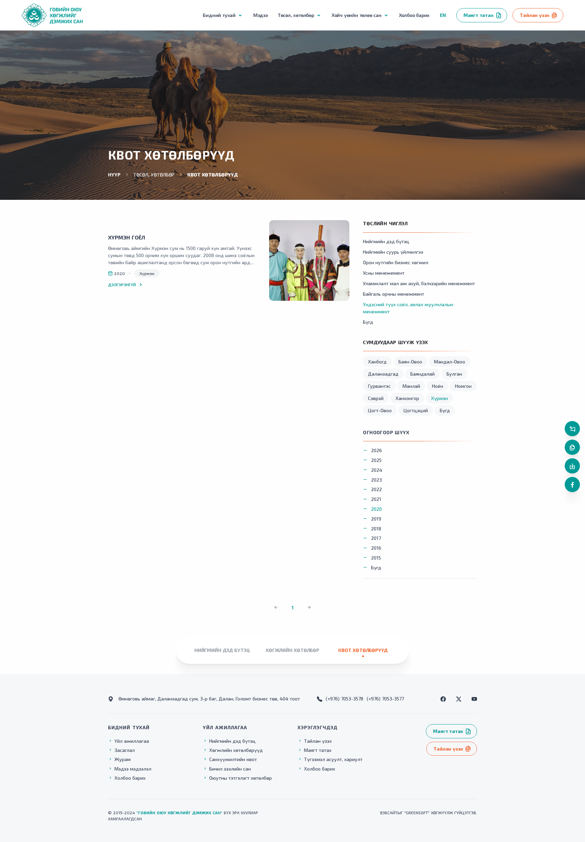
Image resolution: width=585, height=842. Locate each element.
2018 (376, 528)
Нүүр (114, 174)
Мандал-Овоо (449, 361)
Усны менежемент (384, 273)
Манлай (411, 386)
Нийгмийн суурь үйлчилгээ (393, 252)
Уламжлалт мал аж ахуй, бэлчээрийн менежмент (419, 283)
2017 (376, 538)
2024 (376, 470)
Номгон (463, 386)
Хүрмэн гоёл (126, 237)
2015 (376, 558)
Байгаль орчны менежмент (393, 294)
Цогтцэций (416, 410)
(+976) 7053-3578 (344, 698)
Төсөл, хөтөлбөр (153, 174)
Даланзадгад (383, 374)
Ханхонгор (407, 398)
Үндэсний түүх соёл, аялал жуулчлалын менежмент (408, 307)
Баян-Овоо (410, 361)
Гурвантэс (379, 386)
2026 (376, 450)
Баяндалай (422, 374)
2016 (376, 548)
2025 (376, 460)
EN (443, 15)
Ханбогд (377, 361)
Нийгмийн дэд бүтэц (386, 241)
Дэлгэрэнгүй (122, 284)
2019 (376, 519)
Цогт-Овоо (380, 410)
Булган (454, 374)
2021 (376, 499)
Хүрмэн (439, 398)
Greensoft (417, 812)
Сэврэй (376, 398)
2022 (376, 489)
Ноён (437, 386)
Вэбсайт (388, 812)
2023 (376, 480)
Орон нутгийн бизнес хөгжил (395, 262)
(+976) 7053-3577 (385, 698)
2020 (376, 509)
